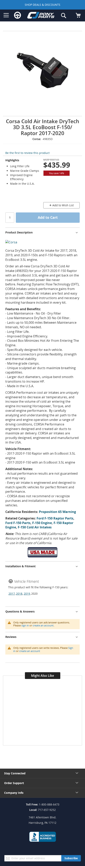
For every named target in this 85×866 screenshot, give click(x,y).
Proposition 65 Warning (57, 512)
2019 (27, 593)
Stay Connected (15, 773)
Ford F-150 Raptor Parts (55, 518)
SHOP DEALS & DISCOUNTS (42, 5)
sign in (25, 625)
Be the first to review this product (27, 153)
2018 (19, 593)
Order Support (14, 783)
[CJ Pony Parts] (41, 15)
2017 (11, 593)
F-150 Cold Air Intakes (35, 527)
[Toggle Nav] (6, 15)
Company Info (14, 793)
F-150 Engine (42, 523)
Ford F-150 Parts (17, 523)
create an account (43, 625)
